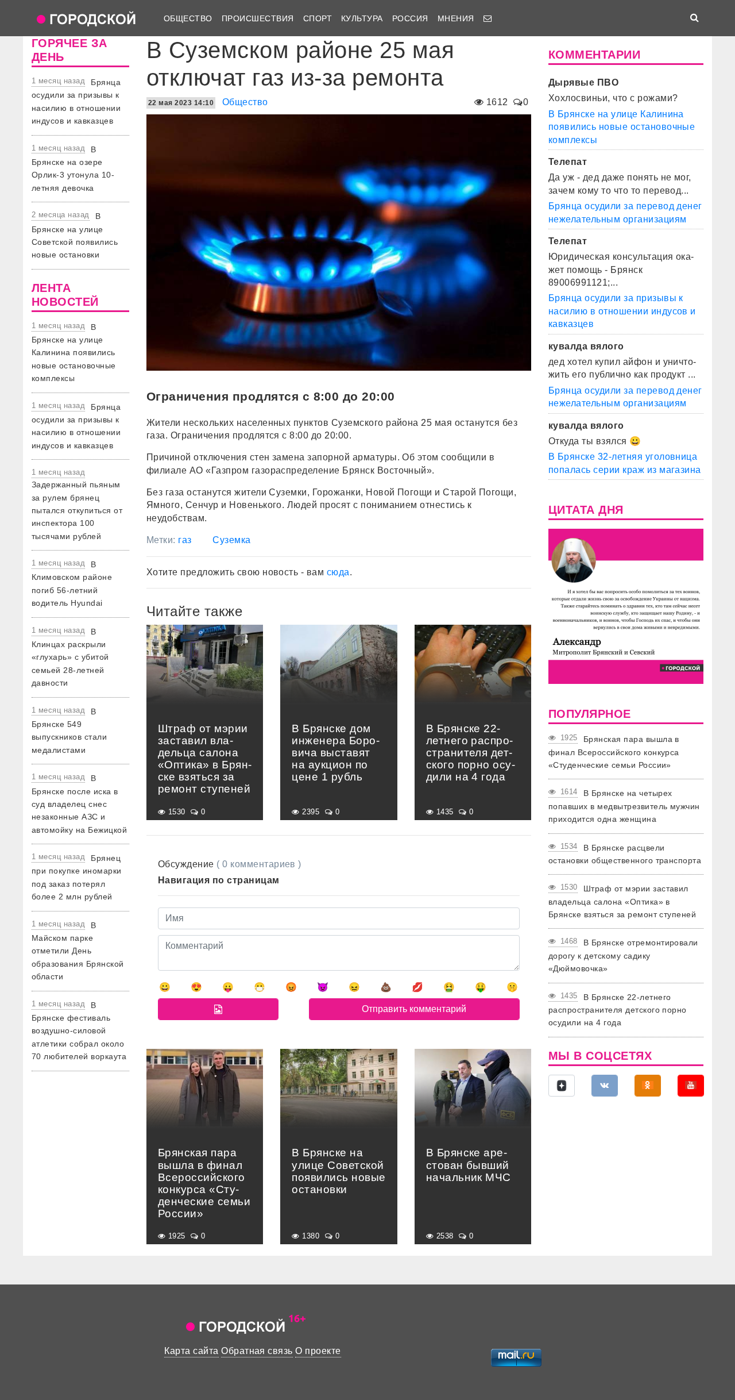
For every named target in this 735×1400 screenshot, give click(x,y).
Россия (410, 18)
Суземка (231, 540)
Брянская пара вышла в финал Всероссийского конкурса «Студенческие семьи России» (613, 752)
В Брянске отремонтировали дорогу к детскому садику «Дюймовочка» (623, 955)
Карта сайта (191, 1351)
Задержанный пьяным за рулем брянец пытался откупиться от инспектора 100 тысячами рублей (77, 510)
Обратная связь (257, 1351)
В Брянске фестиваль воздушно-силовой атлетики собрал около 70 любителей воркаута (79, 1031)
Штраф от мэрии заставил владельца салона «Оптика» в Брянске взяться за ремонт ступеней (622, 901)
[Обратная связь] (487, 18)
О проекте (318, 1351)
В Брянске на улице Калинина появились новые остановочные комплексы (74, 352)
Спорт (317, 18)
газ (184, 540)
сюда (338, 572)
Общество (188, 18)
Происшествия (258, 18)
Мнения (456, 18)
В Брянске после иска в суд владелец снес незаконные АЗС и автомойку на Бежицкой (79, 804)
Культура (362, 18)
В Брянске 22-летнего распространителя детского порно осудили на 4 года (617, 1010)
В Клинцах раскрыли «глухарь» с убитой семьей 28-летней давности (70, 657)
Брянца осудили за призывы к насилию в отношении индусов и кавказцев (622, 311)
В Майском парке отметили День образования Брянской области (78, 951)
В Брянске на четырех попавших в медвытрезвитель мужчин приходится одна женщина (624, 806)
